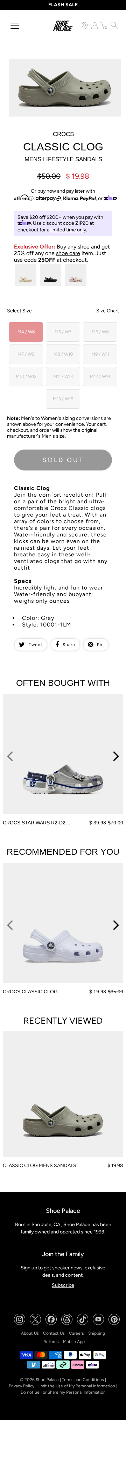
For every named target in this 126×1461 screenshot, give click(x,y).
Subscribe (63, 1285)
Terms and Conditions (83, 1379)
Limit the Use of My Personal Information (76, 1386)
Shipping (96, 1333)
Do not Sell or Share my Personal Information (63, 1392)
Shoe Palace (47, 1379)
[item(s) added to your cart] (104, 25)
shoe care (68, 253)
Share (69, 644)
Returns (51, 1341)
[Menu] (14, 25)
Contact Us (54, 1333)
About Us (30, 1333)
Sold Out (63, 460)
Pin (100, 644)
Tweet (36, 644)
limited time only (68, 230)
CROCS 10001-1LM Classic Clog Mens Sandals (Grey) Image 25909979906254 (60, 65)
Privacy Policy (21, 1386)
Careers (76, 1333)
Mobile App (74, 1341)
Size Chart (107, 311)
